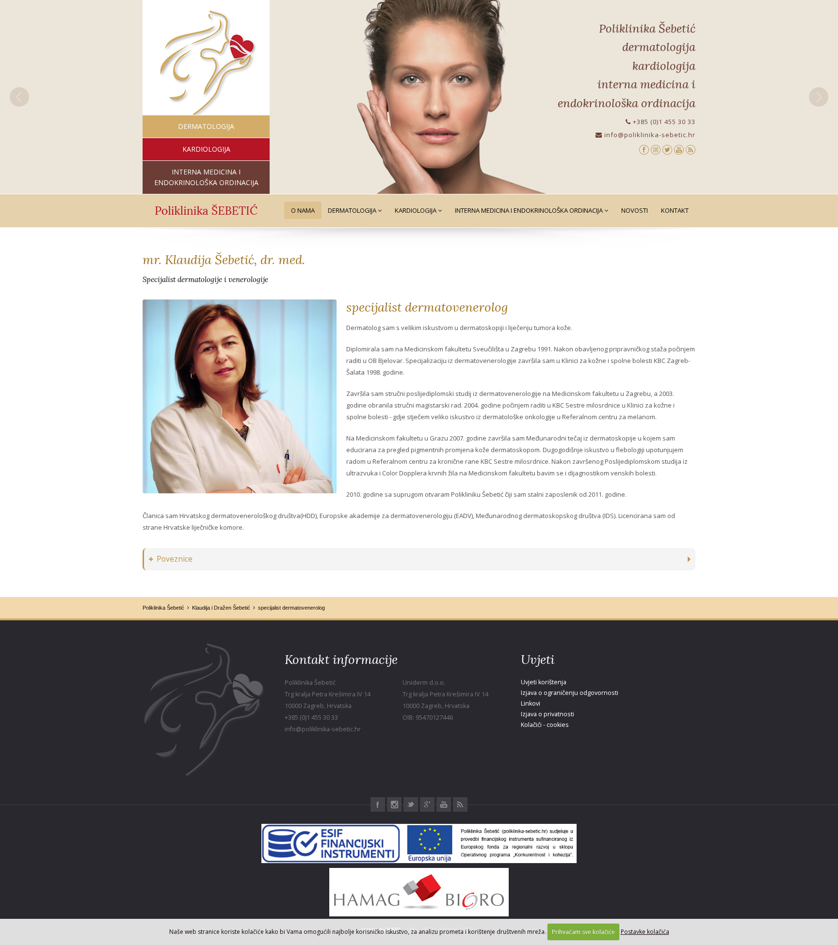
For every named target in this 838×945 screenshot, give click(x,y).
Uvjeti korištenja (543, 682)
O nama (303, 210)
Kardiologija (416, 210)
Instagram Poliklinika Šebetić (394, 804)
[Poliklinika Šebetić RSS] (690, 149)
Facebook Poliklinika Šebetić (378, 804)
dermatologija (206, 126)
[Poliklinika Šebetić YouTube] (679, 149)
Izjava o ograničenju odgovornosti (569, 693)
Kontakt (675, 210)
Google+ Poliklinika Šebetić (427, 804)
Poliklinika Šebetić (163, 608)
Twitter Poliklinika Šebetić (410, 804)
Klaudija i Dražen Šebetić (221, 608)
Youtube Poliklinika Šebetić (443, 804)
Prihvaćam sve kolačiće (583, 932)
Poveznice (175, 559)
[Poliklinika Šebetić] (206, 63)
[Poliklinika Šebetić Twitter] (667, 149)
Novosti (634, 210)
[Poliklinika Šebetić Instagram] (656, 149)
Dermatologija (353, 210)
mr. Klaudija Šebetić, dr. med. (224, 260)
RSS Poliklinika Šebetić (460, 804)
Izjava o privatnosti (547, 714)
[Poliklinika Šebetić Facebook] (644, 149)
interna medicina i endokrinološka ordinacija (206, 177)
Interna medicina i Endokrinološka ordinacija (529, 210)
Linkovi (530, 703)
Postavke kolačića (645, 932)
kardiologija (206, 149)
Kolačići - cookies (545, 725)
